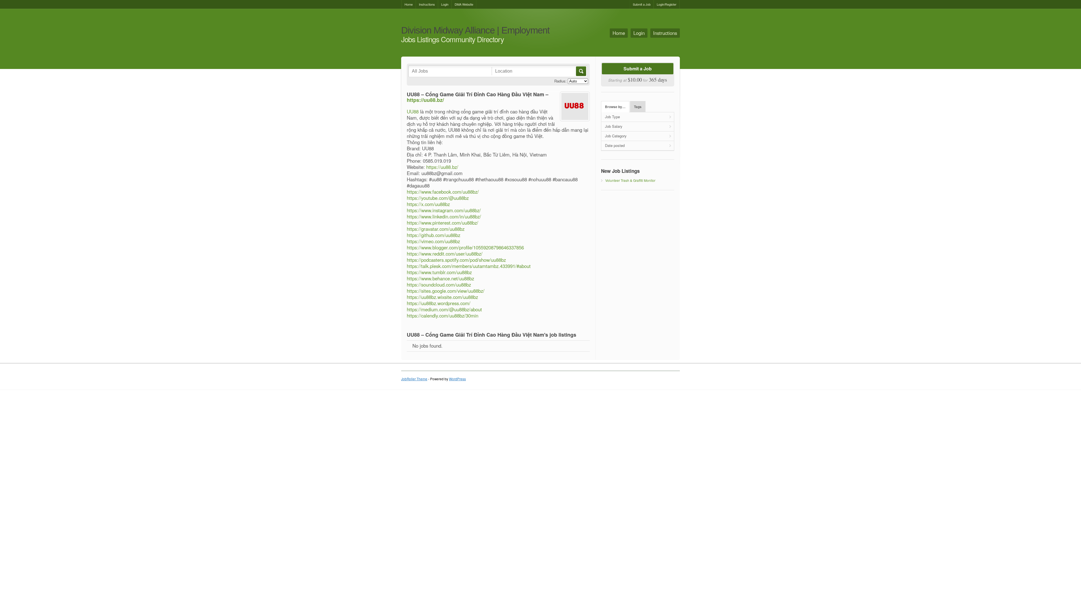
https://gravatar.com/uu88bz (435, 228)
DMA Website (464, 4)
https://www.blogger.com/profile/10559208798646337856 (465, 247)
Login (444, 4)
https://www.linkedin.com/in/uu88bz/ (444, 216)
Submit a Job (642, 4)
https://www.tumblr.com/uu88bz (439, 272)
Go (580, 71)
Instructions (427, 4)
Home (409, 4)
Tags (638, 106)
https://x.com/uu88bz (428, 204)
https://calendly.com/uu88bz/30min (442, 315)
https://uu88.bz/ (425, 100)
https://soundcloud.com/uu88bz (439, 284)
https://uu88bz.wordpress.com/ (438, 303)
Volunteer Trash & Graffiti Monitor (630, 180)
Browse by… (615, 106)
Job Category (616, 135)
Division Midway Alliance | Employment (475, 30)
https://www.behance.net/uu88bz (440, 278)
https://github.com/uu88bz (433, 235)
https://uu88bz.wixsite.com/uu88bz (442, 297)
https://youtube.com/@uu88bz (438, 198)
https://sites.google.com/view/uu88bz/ (445, 290)
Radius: (560, 81)
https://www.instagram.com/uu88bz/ (444, 210)
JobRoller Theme (414, 379)
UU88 (413, 111)
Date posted (615, 145)
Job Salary (613, 126)
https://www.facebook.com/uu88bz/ (443, 191)
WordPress (457, 379)
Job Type (612, 116)
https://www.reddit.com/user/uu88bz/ (445, 253)
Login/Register (666, 4)
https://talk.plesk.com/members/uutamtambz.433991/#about (469, 266)
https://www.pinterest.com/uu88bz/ (442, 222)
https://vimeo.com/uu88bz (433, 241)
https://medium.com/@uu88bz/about (444, 309)
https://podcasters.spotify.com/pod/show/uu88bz (456, 259)
